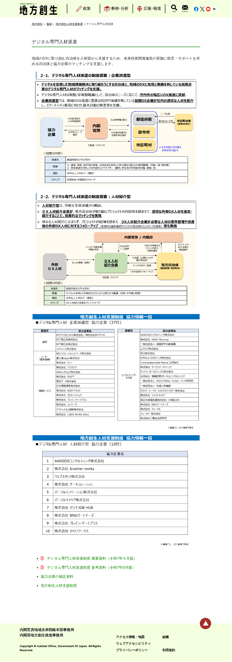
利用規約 (168, 650)
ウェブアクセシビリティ (133, 643)
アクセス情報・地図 (130, 637)
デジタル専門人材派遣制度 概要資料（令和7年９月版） (91, 558)
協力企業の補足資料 (57, 576)
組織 (165, 637)
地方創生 (37, 24)
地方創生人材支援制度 (69, 24)
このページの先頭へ (205, 623)
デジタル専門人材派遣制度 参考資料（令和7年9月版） (91, 567)
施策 (49, 24)
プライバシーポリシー (132, 650)
